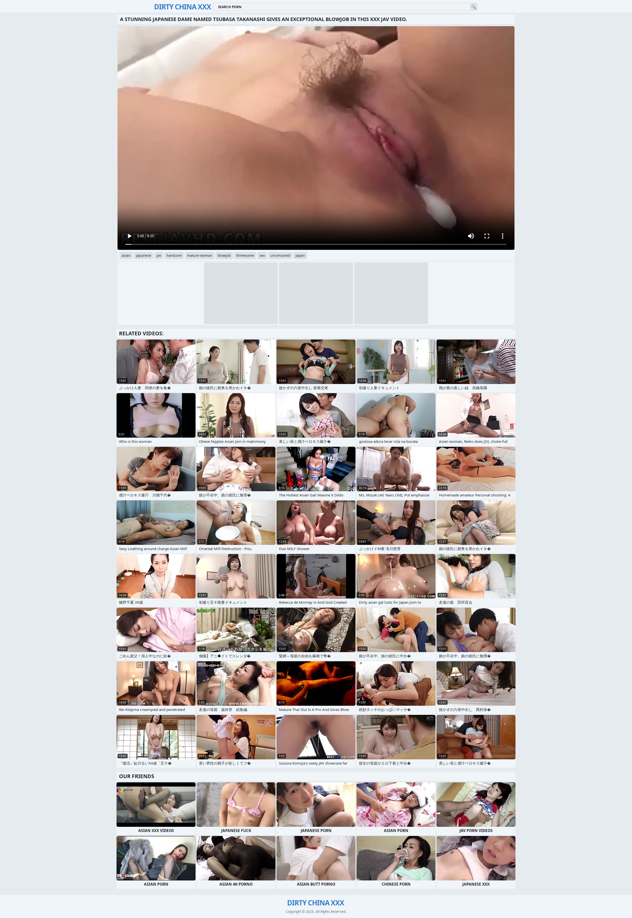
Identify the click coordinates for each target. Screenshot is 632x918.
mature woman (199, 255)
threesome (245, 255)
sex (262, 255)
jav (159, 255)
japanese (143, 255)
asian (126, 255)
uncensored (280, 255)
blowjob (224, 255)
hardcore (174, 255)
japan (300, 255)
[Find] (473, 6)
